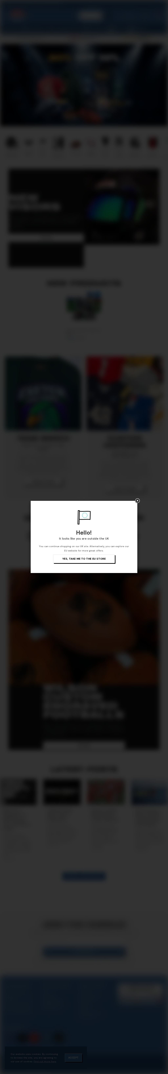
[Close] (137, 501)
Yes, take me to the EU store (84, 558)
